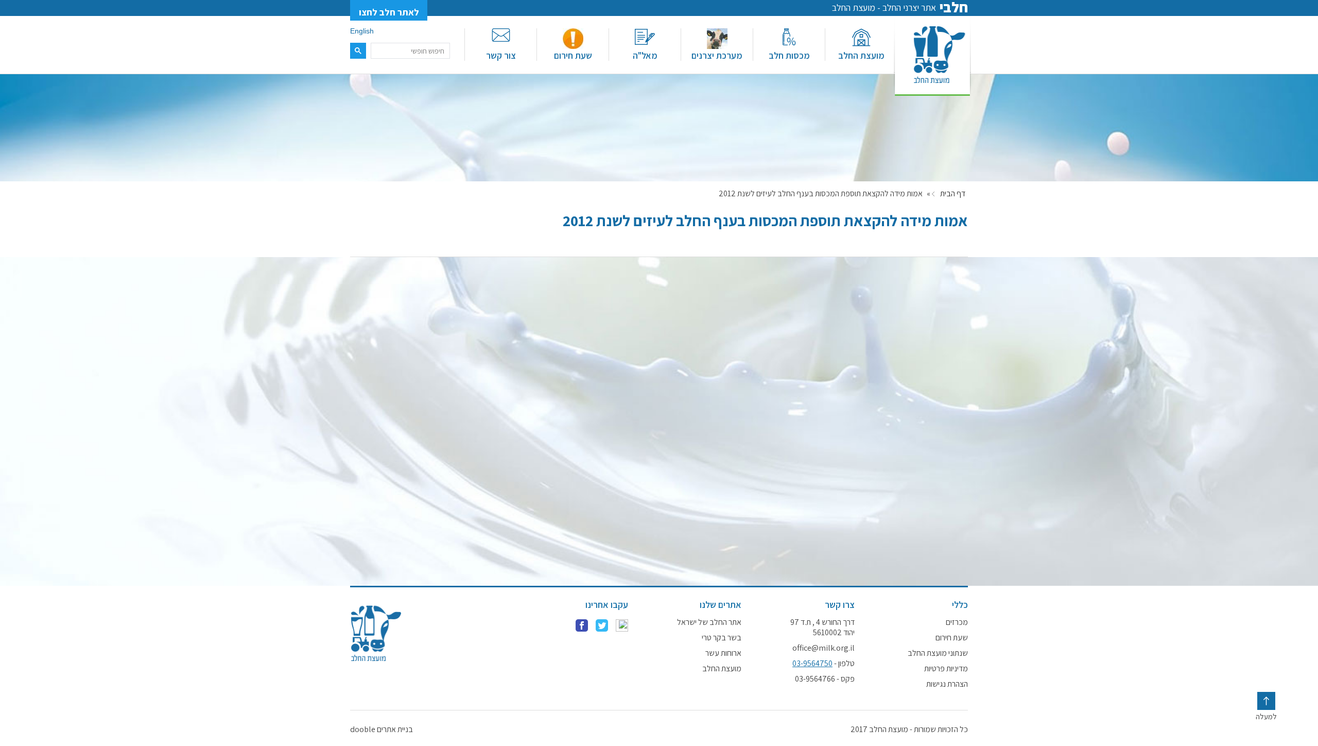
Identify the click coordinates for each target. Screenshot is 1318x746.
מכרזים (957, 622)
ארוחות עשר (723, 653)
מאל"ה (645, 55)
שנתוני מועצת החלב (938, 653)
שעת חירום (573, 55)
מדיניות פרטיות (946, 669)
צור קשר (501, 55)
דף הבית (952, 194)
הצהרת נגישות (947, 684)
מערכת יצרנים (716, 55)
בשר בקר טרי (721, 638)
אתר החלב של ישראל (709, 622)
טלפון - (823, 663)
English (362, 31)
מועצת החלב (861, 55)
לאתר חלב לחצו (389, 12)
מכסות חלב (789, 55)
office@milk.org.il (823, 648)
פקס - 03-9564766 (825, 679)
